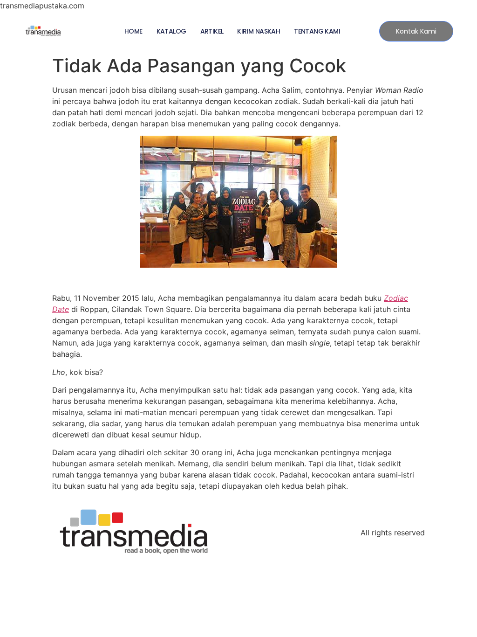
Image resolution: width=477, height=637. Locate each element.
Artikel (212, 31)
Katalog (171, 31)
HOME (133, 31)
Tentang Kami (317, 31)
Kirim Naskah (258, 31)
